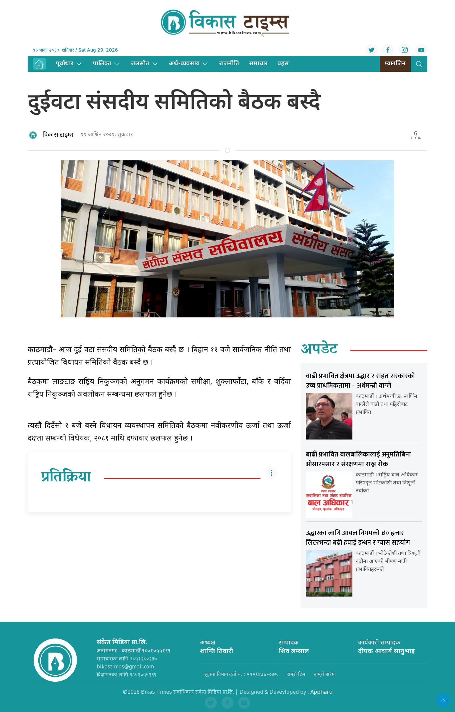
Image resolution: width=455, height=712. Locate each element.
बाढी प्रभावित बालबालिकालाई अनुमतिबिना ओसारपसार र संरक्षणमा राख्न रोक (358, 459)
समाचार (258, 64)
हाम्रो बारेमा (325, 674)
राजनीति (229, 64)
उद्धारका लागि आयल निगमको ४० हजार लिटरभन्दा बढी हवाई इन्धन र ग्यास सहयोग (358, 537)
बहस (283, 64)
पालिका (102, 64)
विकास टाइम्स (58, 135)
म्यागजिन (395, 64)
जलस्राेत (140, 64)
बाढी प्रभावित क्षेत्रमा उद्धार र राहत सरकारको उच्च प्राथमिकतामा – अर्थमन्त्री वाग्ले (360, 380)
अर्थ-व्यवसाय (184, 64)
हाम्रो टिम (295, 674)
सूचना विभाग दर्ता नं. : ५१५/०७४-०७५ (241, 674)
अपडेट (319, 350)
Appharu (321, 692)
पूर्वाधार (64, 64)
